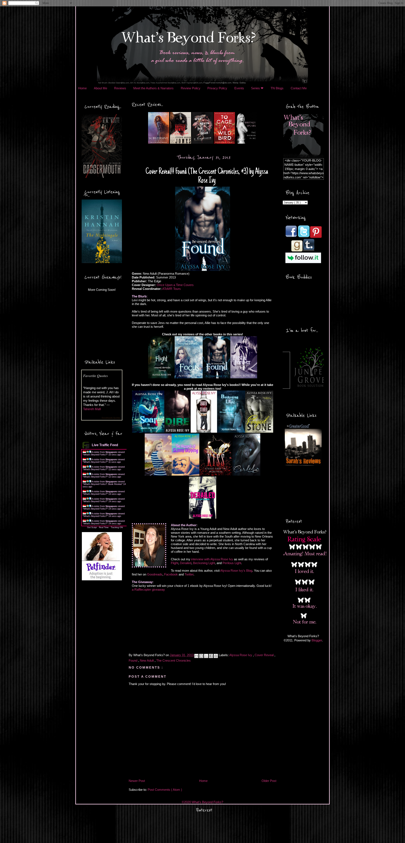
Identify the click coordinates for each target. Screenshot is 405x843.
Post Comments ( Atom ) (165, 789)
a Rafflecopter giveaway (148, 589)
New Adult (147, 660)
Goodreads (154, 574)
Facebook (171, 574)
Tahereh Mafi (92, 409)
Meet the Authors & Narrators (153, 88)
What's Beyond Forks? (95, 454)
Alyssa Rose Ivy (241, 655)
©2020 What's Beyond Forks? (202, 802)
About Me (100, 88)
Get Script (92, 527)
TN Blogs (277, 88)
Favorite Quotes (95, 375)
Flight (174, 563)
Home (82, 88)
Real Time (104, 527)
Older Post (269, 781)
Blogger (317, 640)
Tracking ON (117, 527)
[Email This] (196, 656)
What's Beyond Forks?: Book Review (103, 484)
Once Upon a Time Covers (175, 285)
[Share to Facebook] (211, 656)
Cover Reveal (264, 655)
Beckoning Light (204, 563)
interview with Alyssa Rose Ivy (212, 559)
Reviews (120, 88)
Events (239, 88)
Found (133, 660)
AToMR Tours (171, 288)
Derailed (185, 563)
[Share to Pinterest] (216, 656)
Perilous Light (232, 563)
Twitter (189, 574)
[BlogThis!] (201, 656)
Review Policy (190, 88)
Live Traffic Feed (105, 445)
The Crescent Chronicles (173, 660)
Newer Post (137, 781)
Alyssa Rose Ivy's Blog (236, 570)
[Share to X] (206, 656)
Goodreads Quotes (111, 418)
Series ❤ (257, 88)
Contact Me (299, 88)
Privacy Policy (217, 88)
